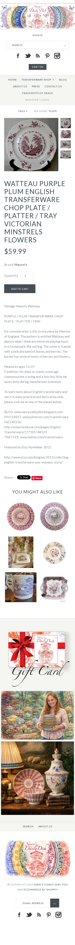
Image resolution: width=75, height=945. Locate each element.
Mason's (20, 264)
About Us (20, 86)
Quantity (11, 275)
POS (65, 884)
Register (32, 99)
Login (45, 99)
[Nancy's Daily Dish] (37, 2)
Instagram (57, 55)
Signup (37, 35)
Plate (53, 111)
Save (39, 478)
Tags (23, 111)
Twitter (27, 55)
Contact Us (53, 86)
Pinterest (47, 55)
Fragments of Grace (37, 93)
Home (12, 79)
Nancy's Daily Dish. (48, 884)
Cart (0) (37, 66)
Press (36, 86)
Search (28, 826)
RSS (37, 55)
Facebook (17, 55)
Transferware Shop (38, 79)
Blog (63, 79)
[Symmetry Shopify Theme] (37, 688)
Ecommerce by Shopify (41, 889)
